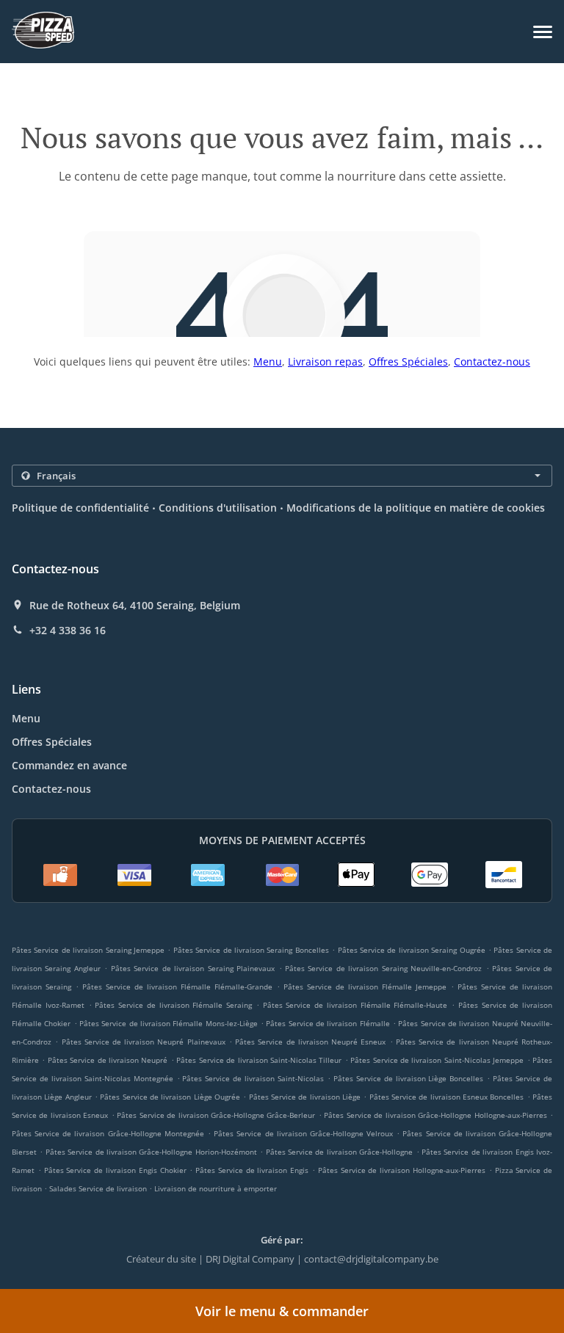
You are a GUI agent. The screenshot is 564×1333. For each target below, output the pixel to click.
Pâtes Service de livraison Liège (305, 1097)
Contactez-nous (492, 361)
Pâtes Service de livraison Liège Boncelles (408, 1078)
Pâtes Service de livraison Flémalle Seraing (173, 1005)
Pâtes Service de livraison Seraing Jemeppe (88, 950)
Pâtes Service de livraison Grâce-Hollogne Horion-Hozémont (151, 1152)
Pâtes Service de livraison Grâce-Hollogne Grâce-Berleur (216, 1115)
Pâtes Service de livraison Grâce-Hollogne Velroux (303, 1133)
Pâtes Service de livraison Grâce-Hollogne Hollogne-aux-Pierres (435, 1115)
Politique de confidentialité (80, 508)
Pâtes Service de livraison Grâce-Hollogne (339, 1152)
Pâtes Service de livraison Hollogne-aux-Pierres (401, 1170)
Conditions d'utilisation (218, 508)
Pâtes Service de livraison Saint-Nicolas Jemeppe (437, 1060)
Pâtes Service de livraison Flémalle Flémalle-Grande (177, 986)
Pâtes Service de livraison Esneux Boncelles (446, 1097)
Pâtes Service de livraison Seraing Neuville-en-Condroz (383, 968)
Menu (267, 361)
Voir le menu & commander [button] (282, 1311)
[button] (542, 32)
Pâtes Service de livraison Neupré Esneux (310, 1041)
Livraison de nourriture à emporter (215, 1188)
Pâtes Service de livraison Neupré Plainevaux (143, 1041)
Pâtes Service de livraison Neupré (108, 1060)
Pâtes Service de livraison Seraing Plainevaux (193, 968)
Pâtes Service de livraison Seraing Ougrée (411, 950)
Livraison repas (325, 361)
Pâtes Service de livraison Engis (251, 1170)
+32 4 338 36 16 (67, 630)
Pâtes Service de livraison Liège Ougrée (170, 1097)
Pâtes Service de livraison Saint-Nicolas (253, 1078)
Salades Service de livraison (99, 1188)
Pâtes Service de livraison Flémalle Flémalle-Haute (355, 1005)
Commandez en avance (69, 765)
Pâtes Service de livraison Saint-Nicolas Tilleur (258, 1060)
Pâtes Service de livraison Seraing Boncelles (251, 950)
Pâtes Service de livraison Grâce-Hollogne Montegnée (108, 1133)
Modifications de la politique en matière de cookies (415, 508)
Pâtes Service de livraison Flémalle (327, 1023)
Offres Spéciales (408, 361)
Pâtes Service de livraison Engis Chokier (115, 1170)
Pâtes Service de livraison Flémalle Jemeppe (364, 986)
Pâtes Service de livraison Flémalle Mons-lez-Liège (168, 1023)
